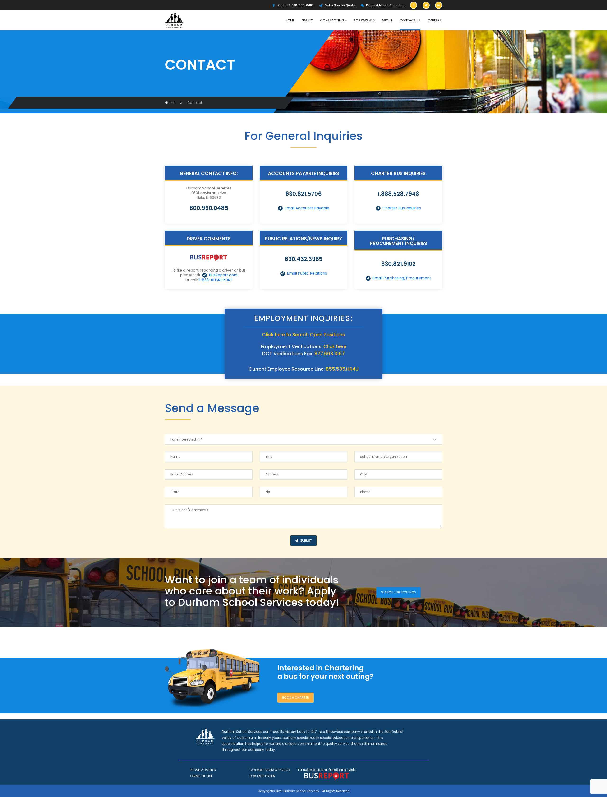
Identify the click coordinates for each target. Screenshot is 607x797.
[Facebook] (413, 5)
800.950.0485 (208, 208)
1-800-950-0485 (301, 5)
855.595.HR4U (342, 369)
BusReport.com (223, 275)
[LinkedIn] (438, 5)
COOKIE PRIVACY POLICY (269, 770)
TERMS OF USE (201, 776)
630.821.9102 (398, 264)
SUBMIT (306, 540)
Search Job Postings (398, 592)
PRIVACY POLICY (203, 770)
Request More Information (385, 5)
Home (170, 102)
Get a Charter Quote (340, 5)
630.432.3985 (303, 259)
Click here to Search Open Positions (303, 334)
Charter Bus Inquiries (401, 208)
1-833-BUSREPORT (216, 280)
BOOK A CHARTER (295, 697)
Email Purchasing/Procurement (401, 278)
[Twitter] (426, 5)
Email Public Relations (307, 273)
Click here (334, 346)
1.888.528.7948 (398, 194)
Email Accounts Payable (307, 208)
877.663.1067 (329, 353)
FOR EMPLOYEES (262, 776)
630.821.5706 (303, 194)
